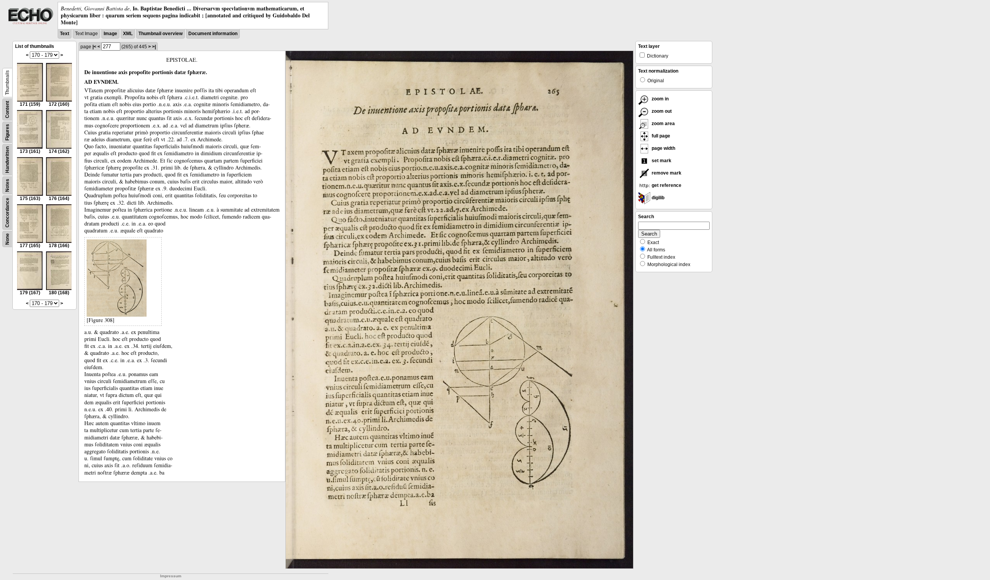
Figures (7, 132)
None (7, 239)
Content (7, 109)
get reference (665, 185)
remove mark (665, 173)
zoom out (661, 111)
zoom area (662, 123)
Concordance (7, 212)
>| (154, 46)
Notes (7, 185)
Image (110, 33)
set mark (660, 160)
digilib (657, 197)
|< (94, 46)
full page (660, 136)
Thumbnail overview (160, 33)
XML (128, 33)
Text (64, 33)
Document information (212, 33)
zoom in (659, 99)
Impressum (170, 576)
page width (662, 148)
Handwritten (7, 159)
